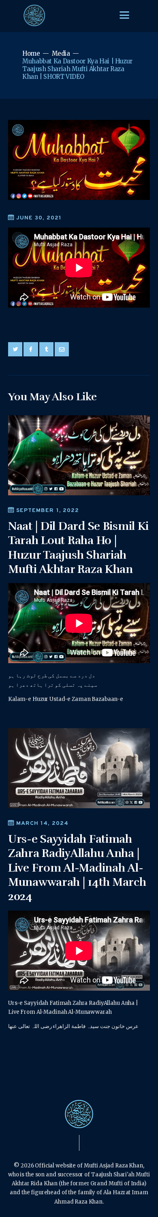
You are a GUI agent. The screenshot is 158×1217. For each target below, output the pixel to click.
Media (61, 53)
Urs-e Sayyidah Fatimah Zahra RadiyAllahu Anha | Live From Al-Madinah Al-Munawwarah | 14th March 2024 (77, 867)
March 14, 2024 (42, 823)
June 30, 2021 (39, 218)
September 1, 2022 (47, 510)
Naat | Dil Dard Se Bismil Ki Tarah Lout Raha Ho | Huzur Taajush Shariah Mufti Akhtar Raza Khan (78, 547)
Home (31, 53)
